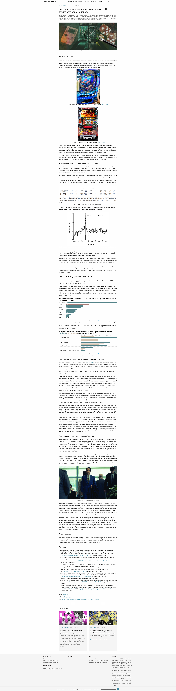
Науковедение (124, 670)
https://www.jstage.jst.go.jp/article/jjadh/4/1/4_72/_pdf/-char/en (76, 576)
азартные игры (65, 599)
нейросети (91, 658)
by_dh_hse (91, 660)
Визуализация (127, 660)
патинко (97, 599)
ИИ (95, 658)
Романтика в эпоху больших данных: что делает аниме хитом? (72, 631)
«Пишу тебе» (115, 658)
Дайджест (123, 663)
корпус (90, 662)
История (121, 667)
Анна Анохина (94, 639)
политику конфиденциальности (108, 689)
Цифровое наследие (126, 683)
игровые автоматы (82, 599)
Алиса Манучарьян (65, 649)
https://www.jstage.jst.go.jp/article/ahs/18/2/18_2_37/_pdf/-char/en (77, 555)
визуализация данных (98, 662)
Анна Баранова (103, 639)
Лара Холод (69, 597)
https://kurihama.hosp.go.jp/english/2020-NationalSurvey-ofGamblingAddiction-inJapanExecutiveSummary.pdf (88, 560)
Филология (121, 682)
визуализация (73, 599)
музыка (105, 662)
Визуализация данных (117, 662)
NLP (107, 660)
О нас (109, 1)
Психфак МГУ (119, 678)
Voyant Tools (90, 362)
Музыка (118, 670)
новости (96, 660)
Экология (114, 685)
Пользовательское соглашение (50, 662)
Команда (45, 658)
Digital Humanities (70, 1)
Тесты (87, 1)
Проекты (123, 677)
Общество (114, 673)
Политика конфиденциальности (50, 660)
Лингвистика (128, 668)
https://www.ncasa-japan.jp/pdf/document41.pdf (75, 571)
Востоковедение (63, 5)
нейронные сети (100, 658)
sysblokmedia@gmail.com (49, 669)
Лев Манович (91, 599)
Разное (119, 680)
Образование (127, 672)
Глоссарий (118, 663)
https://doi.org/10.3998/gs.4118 (68, 589)
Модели (114, 670)
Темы (81, 1)
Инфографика (122, 665)
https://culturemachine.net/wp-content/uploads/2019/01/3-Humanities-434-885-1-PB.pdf (82, 582)
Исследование (115, 667)
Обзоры (122, 672)
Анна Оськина (65, 594)
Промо (127, 677)
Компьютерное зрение (119, 668)
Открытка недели (121, 673)
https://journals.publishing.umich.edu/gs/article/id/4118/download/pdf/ (96, 589)
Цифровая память (116, 683)
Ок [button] (118, 689)
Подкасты (118, 677)
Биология (121, 660)
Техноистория (128, 680)
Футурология (127, 682)
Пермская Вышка (120, 675)
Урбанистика (115, 682)
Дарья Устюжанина (69, 596)
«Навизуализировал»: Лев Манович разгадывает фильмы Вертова (101, 631)
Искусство (93, 627)
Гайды (93, 1)
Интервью (101, 1)
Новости (117, 672)
